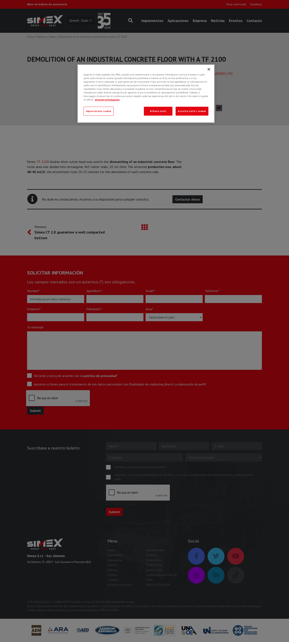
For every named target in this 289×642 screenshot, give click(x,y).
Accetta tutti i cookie (192, 111)
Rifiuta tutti (158, 111)
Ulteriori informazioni (107, 99)
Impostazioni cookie (98, 111)
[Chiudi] (208, 69)
